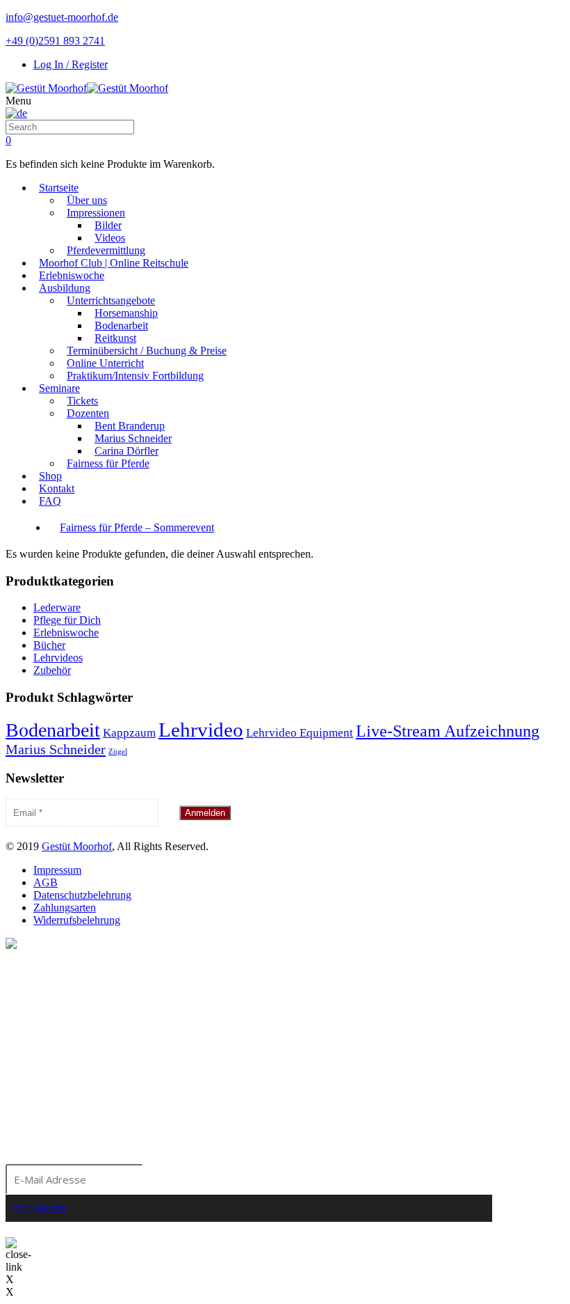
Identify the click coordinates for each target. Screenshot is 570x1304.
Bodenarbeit (121, 325)
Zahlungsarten (64, 907)
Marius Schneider (133, 438)
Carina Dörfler (126, 451)
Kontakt (56, 488)
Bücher (49, 645)
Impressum (57, 870)
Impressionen (96, 213)
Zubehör (52, 670)
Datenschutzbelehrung (82, 895)
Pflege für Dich (67, 620)
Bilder (108, 225)
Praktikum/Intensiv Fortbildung (135, 376)
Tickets (82, 401)
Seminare (59, 388)
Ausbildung (64, 288)
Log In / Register (70, 64)
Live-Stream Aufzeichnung (447, 730)
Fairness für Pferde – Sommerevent (137, 527)
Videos (110, 238)
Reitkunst (115, 338)
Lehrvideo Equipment (299, 732)
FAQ (50, 501)
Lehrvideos (58, 657)
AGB (45, 882)
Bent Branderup (130, 426)
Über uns (87, 200)
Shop (50, 476)
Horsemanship (126, 313)
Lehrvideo (200, 729)
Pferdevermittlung (106, 250)
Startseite (59, 188)
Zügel (117, 751)
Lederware (57, 607)
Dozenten (88, 413)
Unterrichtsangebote (111, 300)
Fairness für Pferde (108, 463)
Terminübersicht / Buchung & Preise (147, 350)
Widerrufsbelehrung (76, 920)
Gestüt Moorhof (77, 846)
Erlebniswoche (71, 275)
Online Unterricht (105, 363)
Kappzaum (129, 732)
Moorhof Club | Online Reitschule (113, 263)
